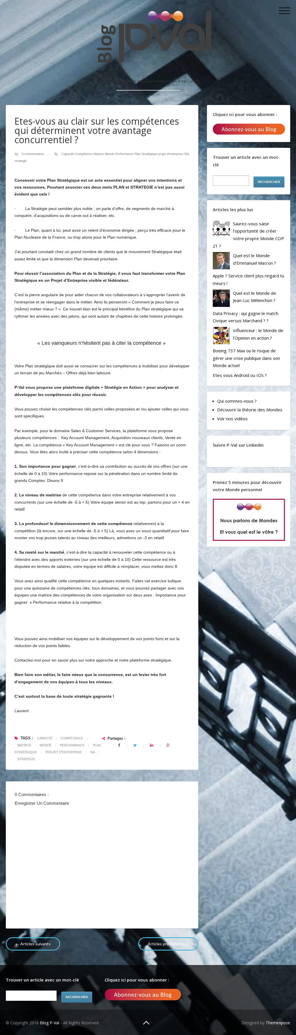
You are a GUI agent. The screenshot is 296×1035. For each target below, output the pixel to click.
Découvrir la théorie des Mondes (249, 409)
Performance (124, 154)
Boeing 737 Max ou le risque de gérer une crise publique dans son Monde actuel (246, 358)
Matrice (99, 154)
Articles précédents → (168, 943)
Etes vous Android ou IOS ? (240, 375)
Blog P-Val (50, 1022)
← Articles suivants (33, 943)
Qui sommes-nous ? (237, 401)
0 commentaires (33, 154)
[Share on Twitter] (135, 745)
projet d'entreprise (171, 154)
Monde (110, 154)
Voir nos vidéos (232, 418)
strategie (20, 161)
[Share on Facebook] (119, 745)
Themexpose (278, 1022)
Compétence (84, 154)
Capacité (68, 154)
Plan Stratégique (146, 154)
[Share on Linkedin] (152, 745)
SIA (186, 154)
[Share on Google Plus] (168, 745)
